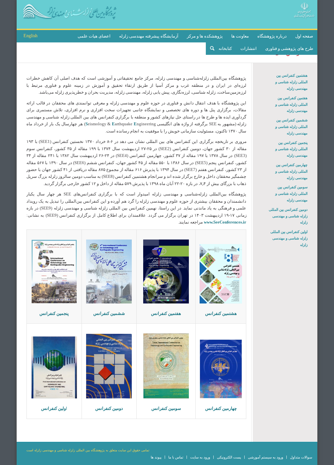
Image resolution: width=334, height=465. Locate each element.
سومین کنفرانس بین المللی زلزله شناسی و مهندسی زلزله (291, 193)
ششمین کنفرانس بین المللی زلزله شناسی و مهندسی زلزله (291, 126)
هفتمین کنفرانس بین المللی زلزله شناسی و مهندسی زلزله (291, 104)
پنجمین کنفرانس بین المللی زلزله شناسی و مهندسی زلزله (291, 149)
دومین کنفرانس (109, 408)
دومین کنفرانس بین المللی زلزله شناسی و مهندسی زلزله (288, 216)
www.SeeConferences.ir (225, 222)
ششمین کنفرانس (109, 313)
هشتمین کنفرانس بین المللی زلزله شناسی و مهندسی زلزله (291, 81)
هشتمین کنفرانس (221, 313)
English (30, 35)
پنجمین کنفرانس (54, 313)
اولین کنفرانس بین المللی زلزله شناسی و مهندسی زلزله (288, 238)
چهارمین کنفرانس (221, 408)
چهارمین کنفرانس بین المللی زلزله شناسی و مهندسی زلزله (291, 171)
